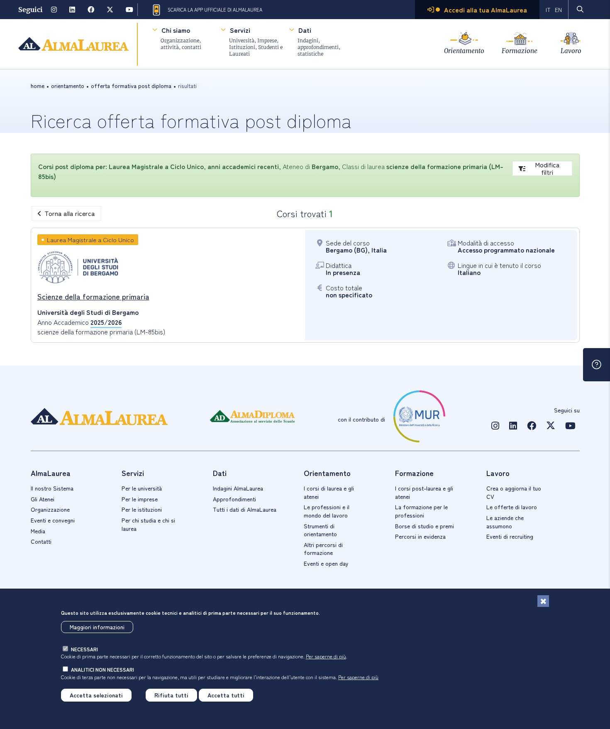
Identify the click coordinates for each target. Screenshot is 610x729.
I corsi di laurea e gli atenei (329, 492)
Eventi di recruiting (509, 536)
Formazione (519, 51)
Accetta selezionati (96, 695)
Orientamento (464, 51)
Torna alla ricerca (69, 213)
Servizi (240, 30)
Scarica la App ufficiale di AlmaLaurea (215, 9)
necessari (84, 649)
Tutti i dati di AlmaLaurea (244, 509)
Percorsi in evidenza (420, 536)
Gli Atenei (42, 499)
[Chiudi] (543, 601)
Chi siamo (175, 30)
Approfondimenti (234, 499)
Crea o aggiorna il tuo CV (513, 492)
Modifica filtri (547, 168)
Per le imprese (140, 499)
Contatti (41, 541)
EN (558, 9)
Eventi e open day (326, 563)
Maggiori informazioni (97, 627)
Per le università (142, 488)
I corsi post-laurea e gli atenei (424, 492)
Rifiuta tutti (171, 695)
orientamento (67, 85)
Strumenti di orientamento (320, 530)
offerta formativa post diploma (131, 85)
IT (548, 9)
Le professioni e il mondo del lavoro (326, 511)
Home (37, 85)
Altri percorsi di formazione (323, 548)
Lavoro (571, 51)
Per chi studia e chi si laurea (148, 524)
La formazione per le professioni (421, 511)
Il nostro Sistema (52, 488)
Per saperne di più (326, 656)
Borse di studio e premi (424, 526)
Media (38, 531)
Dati (304, 30)
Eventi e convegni (53, 520)
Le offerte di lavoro (511, 507)
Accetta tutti (225, 695)
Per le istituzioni (142, 509)
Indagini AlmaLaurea (238, 488)
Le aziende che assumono (505, 521)
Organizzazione (50, 509)
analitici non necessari (102, 669)
